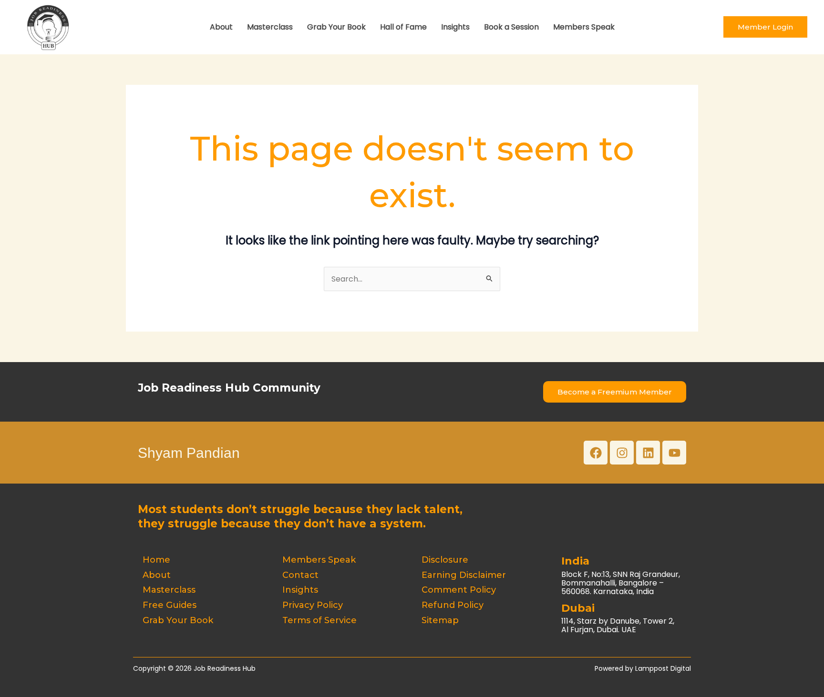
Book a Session (511, 26)
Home (156, 560)
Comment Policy (459, 590)
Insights (455, 26)
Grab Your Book (336, 26)
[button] (765, 27)
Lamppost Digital (663, 668)
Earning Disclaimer (464, 575)
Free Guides (169, 605)
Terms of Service (319, 620)
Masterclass (270, 26)
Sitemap (440, 620)
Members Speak (584, 26)
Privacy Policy (312, 605)
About (221, 26)
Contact (300, 575)
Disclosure (445, 560)
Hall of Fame (403, 26)
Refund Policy (453, 605)
